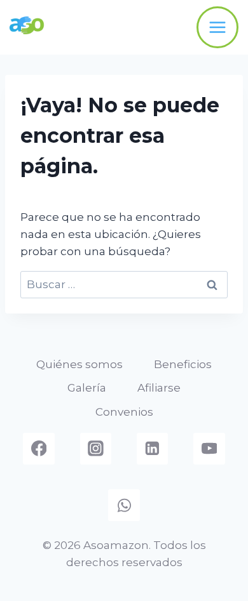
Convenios (124, 412)
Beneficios (183, 364)
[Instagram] (96, 449)
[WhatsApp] (124, 505)
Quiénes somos (79, 364)
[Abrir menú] (217, 27)
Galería (86, 387)
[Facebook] (39, 449)
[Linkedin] (153, 449)
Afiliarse (159, 387)
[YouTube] (209, 449)
